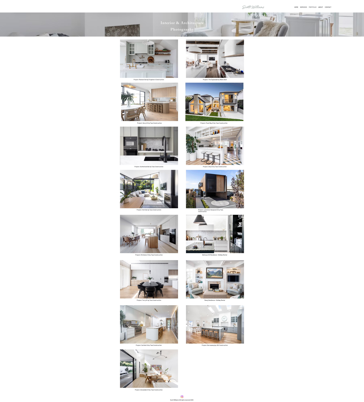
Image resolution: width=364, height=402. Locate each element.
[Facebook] (182, 396)
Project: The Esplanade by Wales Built (215, 79)
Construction (149, 166)
